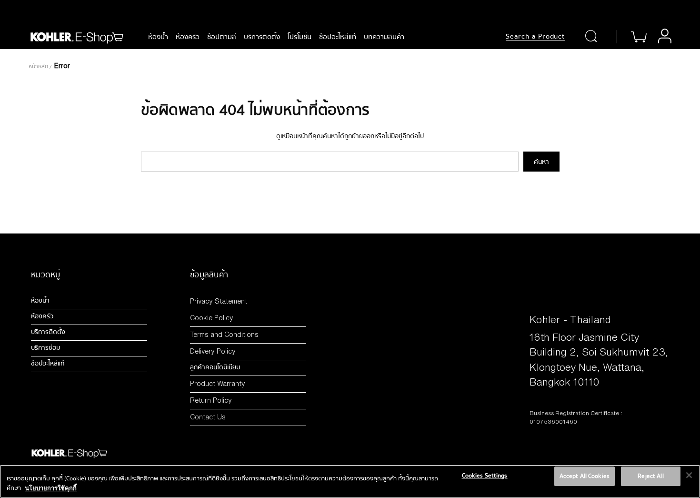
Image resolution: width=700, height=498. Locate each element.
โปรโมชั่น (299, 36)
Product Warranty (217, 383)
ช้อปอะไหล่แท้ (337, 36)
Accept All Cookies (585, 476)
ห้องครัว (188, 36)
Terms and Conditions (224, 334)
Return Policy (211, 400)
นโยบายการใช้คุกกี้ (51, 487)
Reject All (650, 476)
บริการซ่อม (45, 348)
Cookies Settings (485, 475)
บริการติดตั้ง (262, 36)
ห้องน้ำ (158, 36)
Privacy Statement (218, 301)
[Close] (689, 475)
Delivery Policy (213, 351)
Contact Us (208, 417)
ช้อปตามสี (221, 36)
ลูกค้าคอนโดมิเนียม (215, 367)
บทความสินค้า (384, 36)
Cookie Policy (211, 318)
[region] (350, 481)
